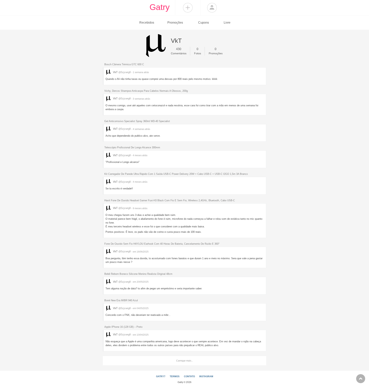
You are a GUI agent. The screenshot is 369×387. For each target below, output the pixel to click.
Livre (227, 22)
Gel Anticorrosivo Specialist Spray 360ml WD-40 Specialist (137, 121)
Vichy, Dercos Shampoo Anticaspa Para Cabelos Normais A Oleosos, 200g (146, 90)
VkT (121, 72)
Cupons (203, 22)
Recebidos (146, 22)
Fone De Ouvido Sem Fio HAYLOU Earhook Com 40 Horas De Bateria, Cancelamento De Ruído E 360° (161, 243)
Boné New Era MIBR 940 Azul (121, 300)
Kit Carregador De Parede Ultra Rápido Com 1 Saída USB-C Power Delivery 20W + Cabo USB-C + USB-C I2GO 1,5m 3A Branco (176, 173)
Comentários (178, 51)
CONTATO (189, 376)
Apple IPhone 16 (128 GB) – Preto (123, 326)
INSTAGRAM (206, 376)
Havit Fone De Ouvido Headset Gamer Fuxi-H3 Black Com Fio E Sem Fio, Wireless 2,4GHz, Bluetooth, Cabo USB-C (169, 200)
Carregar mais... (184, 360)
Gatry (160, 7)
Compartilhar (188, 7)
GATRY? (160, 376)
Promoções (175, 22)
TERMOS (175, 376)
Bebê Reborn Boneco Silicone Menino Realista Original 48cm (138, 273)
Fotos (197, 51)
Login (212, 7)
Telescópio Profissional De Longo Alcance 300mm (132, 147)
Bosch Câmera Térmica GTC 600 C (124, 64)
